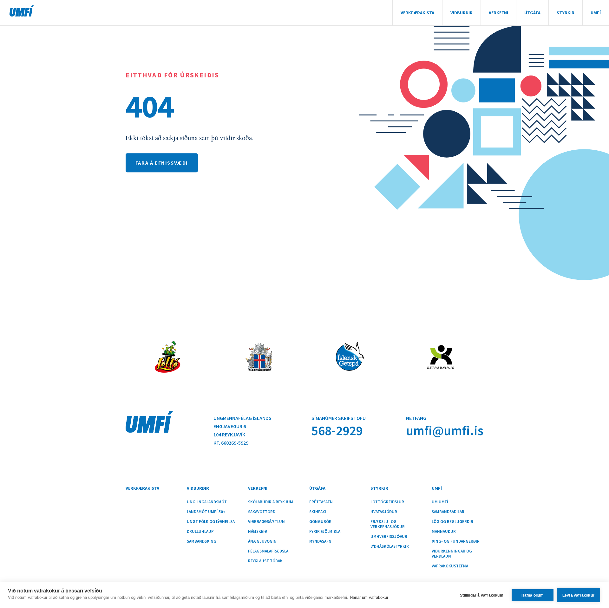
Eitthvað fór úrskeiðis (172, 75)
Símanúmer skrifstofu (338, 418)
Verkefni (498, 13)
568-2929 (337, 430)
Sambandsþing (201, 541)
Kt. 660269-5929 (230, 443)
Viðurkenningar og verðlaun (452, 554)
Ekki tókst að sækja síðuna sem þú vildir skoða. (189, 137)
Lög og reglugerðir (452, 521)
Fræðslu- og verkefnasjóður (387, 524)
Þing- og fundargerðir (456, 541)
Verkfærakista (417, 13)
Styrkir (565, 13)
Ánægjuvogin (262, 541)
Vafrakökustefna (450, 566)
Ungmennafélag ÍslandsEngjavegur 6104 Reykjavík (242, 426)
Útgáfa (532, 13)
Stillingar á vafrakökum (481, 595)
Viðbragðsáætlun (266, 521)
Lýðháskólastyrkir (389, 546)
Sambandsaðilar (448, 511)
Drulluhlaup (200, 531)
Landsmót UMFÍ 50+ (206, 511)
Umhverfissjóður (388, 536)
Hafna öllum (532, 595)
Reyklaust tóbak (265, 561)
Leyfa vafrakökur (578, 595)
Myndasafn (320, 541)
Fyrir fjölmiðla (324, 531)
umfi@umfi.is (444, 430)
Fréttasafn (321, 502)
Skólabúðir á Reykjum (270, 502)
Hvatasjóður (383, 511)
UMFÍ (22, 10)
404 (150, 106)
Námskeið (257, 531)
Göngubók (320, 521)
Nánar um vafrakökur (369, 597)
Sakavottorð (261, 511)
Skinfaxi (317, 511)
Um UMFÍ (440, 502)
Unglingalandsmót (207, 502)
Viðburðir (461, 13)
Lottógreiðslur (387, 502)
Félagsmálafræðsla (268, 551)
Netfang (416, 418)
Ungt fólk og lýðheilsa (211, 521)
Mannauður (444, 531)
